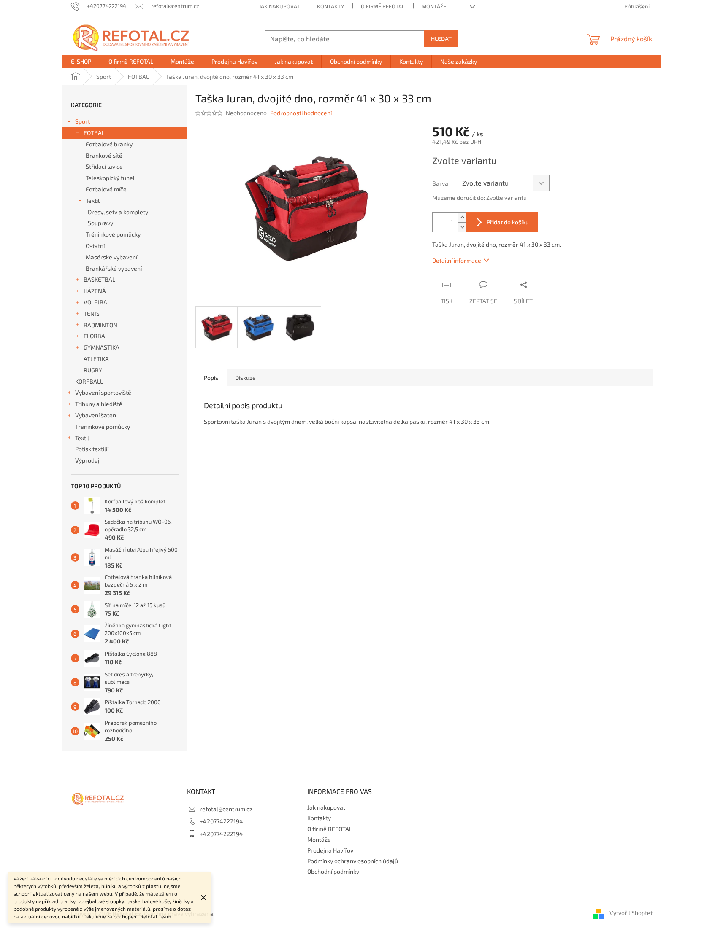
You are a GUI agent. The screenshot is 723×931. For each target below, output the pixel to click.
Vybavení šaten (95, 415)
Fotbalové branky (109, 144)
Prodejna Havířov (330, 850)
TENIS (92, 313)
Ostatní (95, 245)
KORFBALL (89, 381)
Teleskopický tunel (110, 177)
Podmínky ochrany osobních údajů (352, 860)
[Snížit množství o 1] (462, 227)
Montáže (434, 6)
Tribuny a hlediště (98, 403)
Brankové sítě (104, 155)
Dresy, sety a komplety (118, 211)
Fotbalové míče (106, 189)
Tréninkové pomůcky (113, 234)
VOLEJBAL (97, 302)
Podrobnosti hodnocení (301, 112)
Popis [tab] (211, 377)
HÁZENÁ (95, 290)
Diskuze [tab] (245, 377)
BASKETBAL (99, 279)
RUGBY (93, 370)
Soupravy (100, 222)
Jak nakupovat (279, 6)
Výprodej (87, 460)
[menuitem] (81, 61)
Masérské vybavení (111, 257)
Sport (82, 121)
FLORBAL (96, 335)
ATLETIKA (96, 358)
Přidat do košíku (508, 222)
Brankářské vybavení (114, 268)
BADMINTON (100, 324)
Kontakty (330, 6)
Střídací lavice (104, 166)
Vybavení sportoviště (103, 392)
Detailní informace (456, 260)
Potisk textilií (91, 448)
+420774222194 (221, 821)
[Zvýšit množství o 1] (462, 217)
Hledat (441, 38)
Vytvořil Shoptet (631, 913)
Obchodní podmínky (333, 871)
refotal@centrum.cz (226, 809)
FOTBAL (94, 132)
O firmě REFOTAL (383, 6)
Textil (93, 200)
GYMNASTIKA (101, 347)
